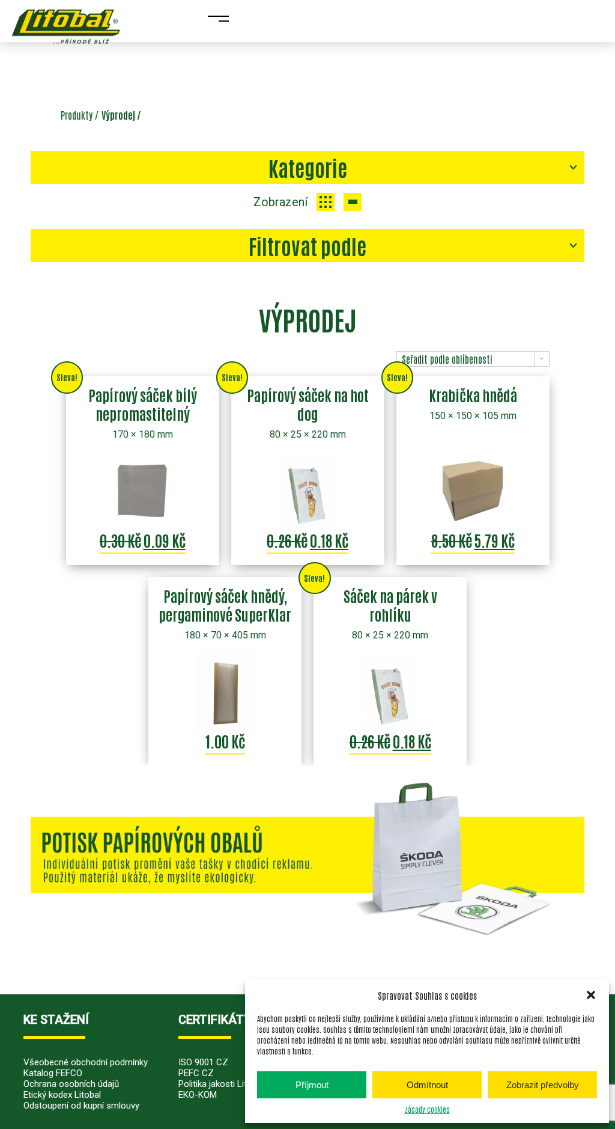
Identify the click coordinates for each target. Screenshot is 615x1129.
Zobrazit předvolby (542, 1085)
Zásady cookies (427, 1109)
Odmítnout (427, 1085)
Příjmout (312, 1085)
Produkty (76, 115)
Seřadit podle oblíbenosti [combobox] (447, 359)
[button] (591, 995)
